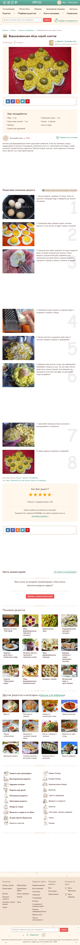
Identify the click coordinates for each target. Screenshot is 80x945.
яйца (7, 480)
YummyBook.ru (37, 2)
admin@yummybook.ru (40, 516)
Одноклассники (18, 101)
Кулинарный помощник (55, 9)
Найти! (47, 20)
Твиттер (22, 101)
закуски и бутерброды (38, 480)
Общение (38, 9)
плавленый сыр (15, 480)
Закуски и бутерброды (30, 478)
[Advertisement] (40, 169)
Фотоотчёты (24, 9)
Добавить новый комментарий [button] (40, 596)
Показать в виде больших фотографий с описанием (60, 190)
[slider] (40, 495)
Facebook (13, 101)
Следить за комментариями (66, 572)
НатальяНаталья (16, 138)
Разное (18, 478)
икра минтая (25, 480)
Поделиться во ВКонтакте (8, 101)
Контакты (73, 9)
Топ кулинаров (8, 9)
